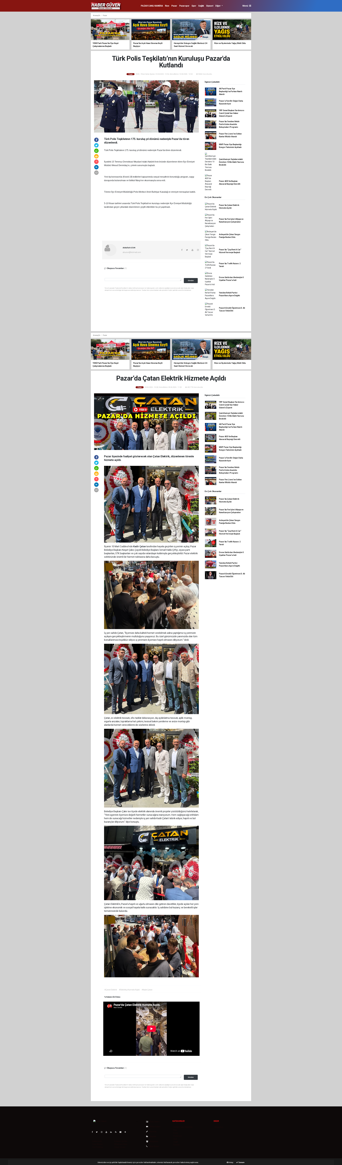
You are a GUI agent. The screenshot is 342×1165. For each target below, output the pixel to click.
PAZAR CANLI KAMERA (152, 6)
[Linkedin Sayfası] (112, 1132)
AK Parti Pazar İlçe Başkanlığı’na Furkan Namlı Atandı (230, 91)
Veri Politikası (97, 1147)
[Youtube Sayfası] (107, 1132)
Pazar (174, 6)
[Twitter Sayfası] (98, 1132)
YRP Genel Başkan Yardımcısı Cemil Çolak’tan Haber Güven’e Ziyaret (231, 113)
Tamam (241, 1162)
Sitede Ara (218, 1127)
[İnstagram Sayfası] (103, 1132)
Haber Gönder (120, 1147)
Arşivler (152, 1136)
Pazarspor (184, 6)
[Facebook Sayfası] (93, 1132)
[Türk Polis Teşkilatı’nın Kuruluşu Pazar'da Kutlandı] (146, 106)
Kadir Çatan (139, 546)
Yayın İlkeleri (97, 1144)
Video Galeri (154, 1126)
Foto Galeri (154, 1122)
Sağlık (201, 6)
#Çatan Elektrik (110, 990)
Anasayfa (96, 15)
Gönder (191, 281)
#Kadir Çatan (147, 990)
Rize (167, 6)
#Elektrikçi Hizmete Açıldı (129, 990)
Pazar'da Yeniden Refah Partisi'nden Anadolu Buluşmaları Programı (229, 124)
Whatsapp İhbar (120, 1144)
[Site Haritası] (122, 1132)
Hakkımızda (97, 1141)
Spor (194, 6)
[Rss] (117, 1132)
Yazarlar (153, 1131)
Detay (230, 1162)
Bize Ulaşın (154, 1146)
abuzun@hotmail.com (132, 252)
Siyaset (209, 6)
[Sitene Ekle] (126, 1132)
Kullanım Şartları (120, 1141)
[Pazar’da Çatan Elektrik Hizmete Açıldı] (146, 421)
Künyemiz (153, 1141)
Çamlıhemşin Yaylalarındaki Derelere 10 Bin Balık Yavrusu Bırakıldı (231, 162)
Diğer (218, 6)
